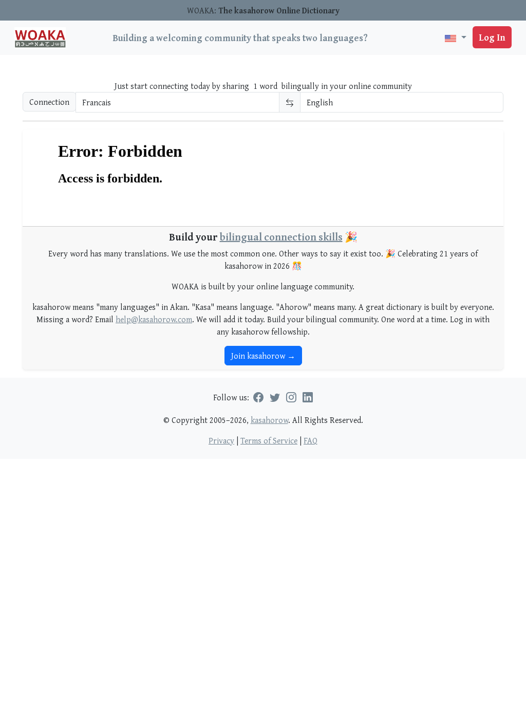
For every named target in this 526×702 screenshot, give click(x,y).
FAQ (310, 440)
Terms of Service (268, 440)
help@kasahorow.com (154, 319)
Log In (492, 37)
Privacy (221, 440)
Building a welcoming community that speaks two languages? (240, 38)
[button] (455, 37)
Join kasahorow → (263, 355)
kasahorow (269, 420)
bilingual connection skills (281, 236)
